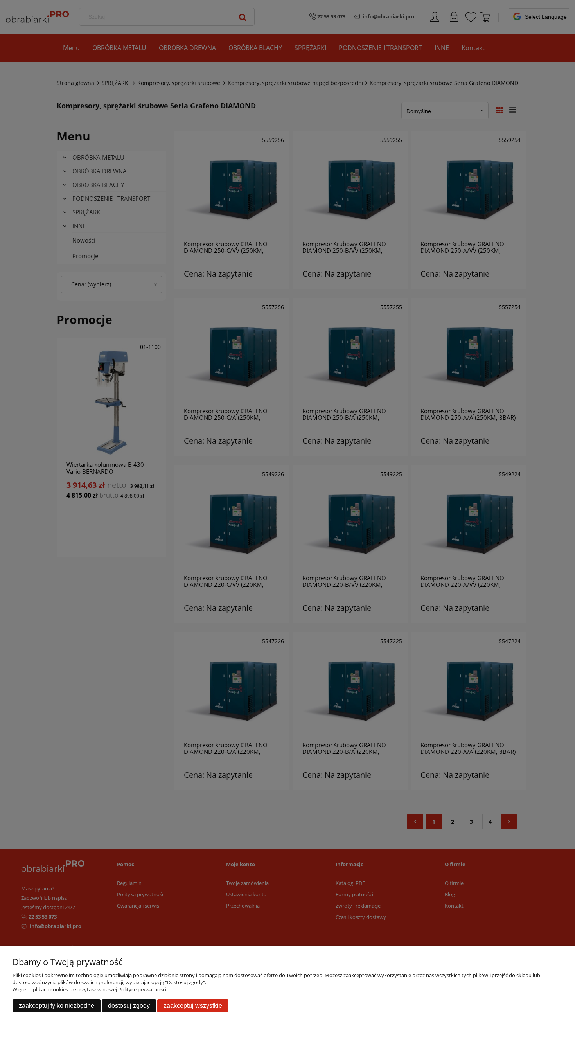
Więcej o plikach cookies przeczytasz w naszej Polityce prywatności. (90, 989)
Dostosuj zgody (129, 1005)
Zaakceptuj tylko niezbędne (56, 1005)
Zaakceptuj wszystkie (193, 1005)
